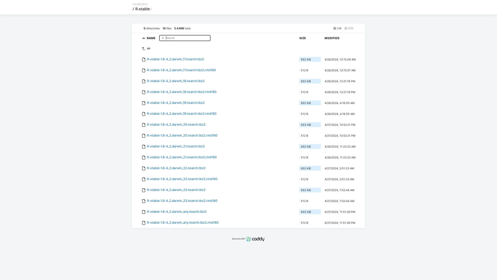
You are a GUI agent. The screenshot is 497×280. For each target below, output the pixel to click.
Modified (332, 38)
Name (151, 37)
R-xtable (142, 8)
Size (302, 38)
